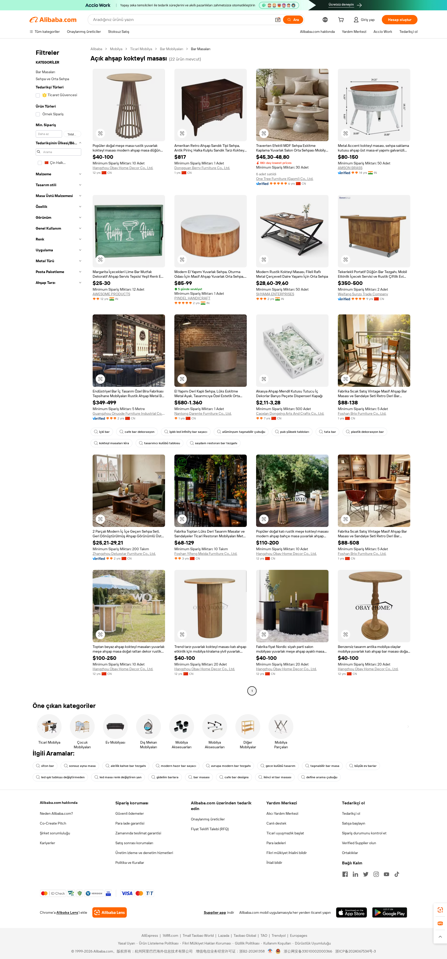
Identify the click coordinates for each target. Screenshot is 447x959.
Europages (298, 935)
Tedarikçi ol (351, 813)
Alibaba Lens (67, 912)
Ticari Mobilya (141, 49)
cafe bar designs (237, 777)
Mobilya (116, 49)
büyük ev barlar (365, 766)
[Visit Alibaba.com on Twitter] (366, 874)
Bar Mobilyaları (171, 49)
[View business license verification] (270, 951)
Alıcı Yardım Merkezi (282, 813)
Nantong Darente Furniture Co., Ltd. (203, 413)
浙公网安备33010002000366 (308, 951)
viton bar (47, 766)
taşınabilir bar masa (324, 766)
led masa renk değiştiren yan (120, 777)
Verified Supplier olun (359, 843)
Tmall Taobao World (198, 935)
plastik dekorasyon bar (367, 432)
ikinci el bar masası (277, 777)
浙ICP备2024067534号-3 (355, 951)
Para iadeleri (276, 843)
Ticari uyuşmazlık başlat (285, 833)
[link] (440, 910)
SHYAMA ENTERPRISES (275, 294)
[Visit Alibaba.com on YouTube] (386, 874)
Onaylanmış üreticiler (208, 819)
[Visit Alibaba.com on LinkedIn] (355, 874)
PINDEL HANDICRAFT (192, 298)
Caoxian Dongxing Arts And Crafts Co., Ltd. (290, 413)
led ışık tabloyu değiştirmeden (63, 777)
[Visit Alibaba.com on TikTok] (397, 874)
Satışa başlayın (353, 823)
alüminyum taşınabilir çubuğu (243, 432)
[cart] (342, 20)
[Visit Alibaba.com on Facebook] (345, 874)
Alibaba (96, 49)
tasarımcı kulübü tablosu (162, 443)
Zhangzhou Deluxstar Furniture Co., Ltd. (124, 554)
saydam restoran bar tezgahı (216, 443)
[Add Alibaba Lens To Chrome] (109, 912)
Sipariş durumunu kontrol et (364, 833)
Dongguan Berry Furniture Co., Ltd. (202, 168)
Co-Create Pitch (53, 823)
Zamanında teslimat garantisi (138, 833)
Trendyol (279, 935)
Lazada (223, 935)
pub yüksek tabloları (294, 432)
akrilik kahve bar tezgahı (128, 766)
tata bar (330, 432)
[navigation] (58, 370)
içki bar (104, 432)
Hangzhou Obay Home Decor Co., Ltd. (123, 168)
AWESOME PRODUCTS (111, 294)
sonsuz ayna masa (82, 766)
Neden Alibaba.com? (56, 813)
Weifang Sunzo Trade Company (363, 294)
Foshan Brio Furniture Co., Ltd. (362, 413)
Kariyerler (47, 843)
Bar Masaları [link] (200, 49)
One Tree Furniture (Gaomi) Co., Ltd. (284, 179)
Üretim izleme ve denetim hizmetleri (144, 853)
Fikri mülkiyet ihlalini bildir (286, 853)
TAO (263, 935)
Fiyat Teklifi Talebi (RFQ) (210, 829)
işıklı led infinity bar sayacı (188, 432)
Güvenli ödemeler (129, 813)
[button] (278, 20)
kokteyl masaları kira (114, 443)
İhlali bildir (274, 862)
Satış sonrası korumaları (134, 843)
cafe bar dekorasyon (139, 432)
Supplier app (215, 912)
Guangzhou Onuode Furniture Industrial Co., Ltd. (129, 413)
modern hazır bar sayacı (178, 766)
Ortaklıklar (350, 853)
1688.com (170, 935)
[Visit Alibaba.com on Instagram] (376, 874)
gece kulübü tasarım (280, 766)
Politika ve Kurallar (129, 862)
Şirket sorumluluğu (55, 833)
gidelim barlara (167, 777)
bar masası (201, 777)
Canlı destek (276, 823)
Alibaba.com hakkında (59, 803)
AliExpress (149, 935)
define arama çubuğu (321, 777)
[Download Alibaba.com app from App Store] (351, 912)
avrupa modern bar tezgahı (231, 766)
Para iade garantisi (129, 823)
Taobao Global (245, 935)
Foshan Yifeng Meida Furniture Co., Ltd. (205, 554)
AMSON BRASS (350, 168)
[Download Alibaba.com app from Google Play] (389, 912)
